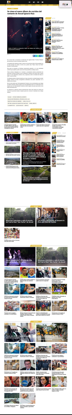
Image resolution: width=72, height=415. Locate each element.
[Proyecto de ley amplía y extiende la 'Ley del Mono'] (59, 353)
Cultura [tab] (53, 18)
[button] (9, 97)
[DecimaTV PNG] (8, 4)
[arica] (48, 50)
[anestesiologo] (27, 403)
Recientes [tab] (48, 18)
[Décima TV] (5, 5)
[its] (12, 353)
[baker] (12, 403)
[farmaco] (48, 44)
